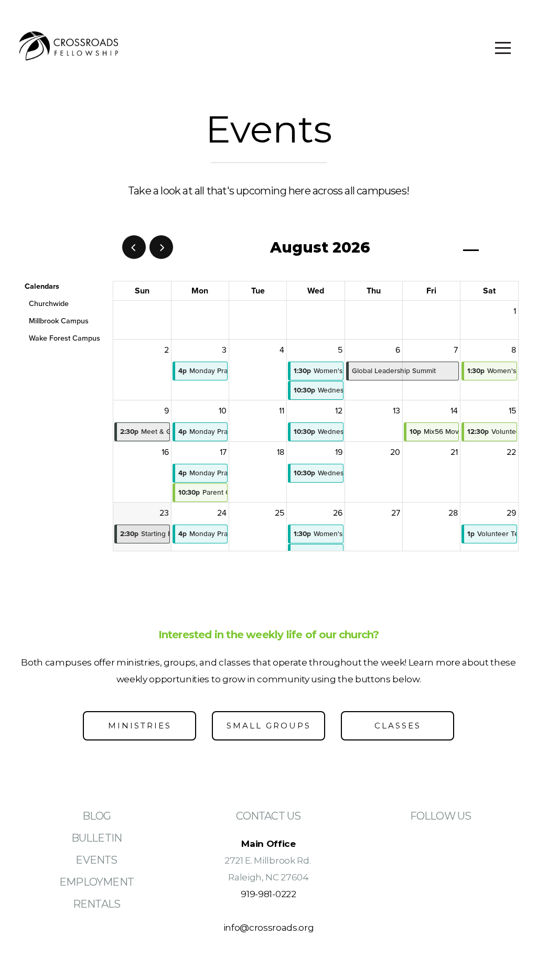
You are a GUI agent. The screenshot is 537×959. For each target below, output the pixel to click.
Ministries (139, 726)
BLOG (96, 816)
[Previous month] (134, 247)
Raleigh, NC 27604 (268, 876)
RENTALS (96, 904)
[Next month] (161, 247)
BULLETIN (96, 838)
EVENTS (96, 860)
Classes (397, 726)
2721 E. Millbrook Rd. (268, 860)
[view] (471, 247)
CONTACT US (268, 816)
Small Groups (269, 726)
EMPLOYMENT (96, 882)
